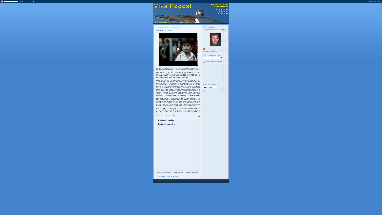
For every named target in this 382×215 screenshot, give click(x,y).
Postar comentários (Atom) (170, 176)
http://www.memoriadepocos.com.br (215, 29)
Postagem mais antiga (192, 172)
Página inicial (178, 172)
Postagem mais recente (164, 172)
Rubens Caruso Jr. (210, 49)
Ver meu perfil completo (211, 51)
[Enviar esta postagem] (198, 115)
